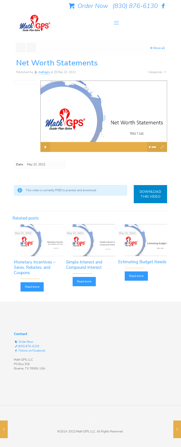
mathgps (44, 72)
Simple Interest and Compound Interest (84, 264)
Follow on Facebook (31, 351)
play (104, 109)
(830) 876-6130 (135, 6)
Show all (159, 48)
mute (150, 147)
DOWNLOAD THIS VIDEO (150, 194)
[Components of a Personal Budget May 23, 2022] (177, 429)
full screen (162, 147)
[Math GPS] (34, 24)
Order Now (92, 6)
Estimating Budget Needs (142, 262)
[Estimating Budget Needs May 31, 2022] (4, 429)
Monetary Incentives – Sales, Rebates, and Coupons (34, 267)
